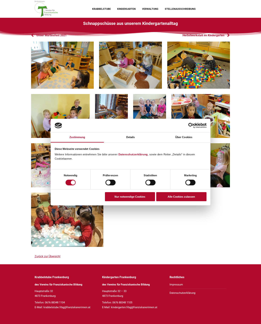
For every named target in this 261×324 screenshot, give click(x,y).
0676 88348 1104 (55, 302)
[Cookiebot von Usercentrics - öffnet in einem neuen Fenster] (190, 125)
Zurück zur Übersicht (47, 256)
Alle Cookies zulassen (181, 196)
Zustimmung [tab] (77, 137)
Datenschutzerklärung (133, 154)
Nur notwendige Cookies (130, 196)
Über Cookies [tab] (183, 137)
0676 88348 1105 (122, 302)
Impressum (176, 284)
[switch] (110, 182)
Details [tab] (130, 137)
